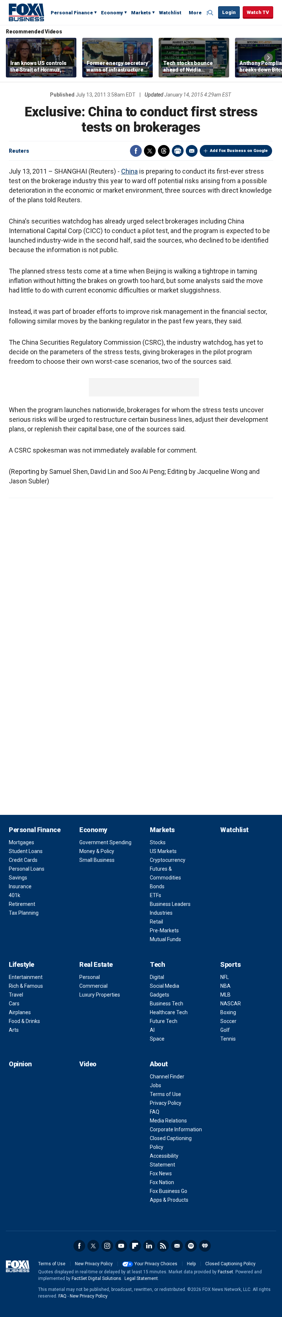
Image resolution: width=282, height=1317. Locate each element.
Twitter (150, 151)
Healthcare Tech (169, 1012)
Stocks (158, 842)
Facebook (136, 151)
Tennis (228, 1039)
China (129, 171)
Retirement (22, 904)
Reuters (19, 151)
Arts (14, 1030)
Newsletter (177, 1246)
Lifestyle (21, 964)
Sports (230, 964)
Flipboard (135, 1246)
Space (157, 1039)
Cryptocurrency (167, 860)
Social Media (164, 986)
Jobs (155, 1085)
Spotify (191, 1246)
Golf (225, 1030)
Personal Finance (72, 12)
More (195, 12)
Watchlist (170, 12)
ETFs (155, 895)
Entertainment (26, 977)
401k (14, 895)
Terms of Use (165, 1094)
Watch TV (258, 12)
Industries (161, 913)
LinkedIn (149, 1246)
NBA (225, 986)
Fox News (161, 1173)
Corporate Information (176, 1129)
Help (191, 1263)
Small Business (97, 860)
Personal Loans (26, 869)
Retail (156, 922)
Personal (89, 977)
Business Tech (166, 1003)
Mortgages (21, 842)
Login (229, 12)
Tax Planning (24, 913)
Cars (14, 1003)
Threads (164, 151)
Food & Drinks (24, 1021)
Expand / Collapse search (210, 13)
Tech (157, 964)
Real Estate (96, 964)
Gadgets (159, 995)
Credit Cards (23, 860)
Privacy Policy (165, 1103)
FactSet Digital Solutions (96, 1278)
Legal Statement (141, 1278)
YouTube (121, 1246)
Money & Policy (96, 851)
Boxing (228, 1012)
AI (152, 1030)
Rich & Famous (26, 986)
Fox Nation (162, 1182)
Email (192, 151)
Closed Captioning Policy (230, 1263)
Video (88, 1064)
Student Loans (26, 851)
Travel (16, 995)
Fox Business (26, 12)
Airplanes (20, 1012)
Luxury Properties (99, 995)
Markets (141, 12)
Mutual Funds (165, 939)
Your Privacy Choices (155, 1263)
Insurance (20, 886)
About (159, 1064)
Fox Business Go (168, 1191)
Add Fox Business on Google (239, 150)
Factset (225, 1271)
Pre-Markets (164, 930)
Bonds (157, 886)
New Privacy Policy (94, 1263)
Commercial (93, 986)
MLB (225, 995)
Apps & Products (169, 1200)
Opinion (20, 1064)
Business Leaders (170, 904)
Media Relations (168, 1121)
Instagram (107, 1246)
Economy (112, 12)
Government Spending (105, 842)
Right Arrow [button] (268, 57)
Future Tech (163, 1021)
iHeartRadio (205, 1246)
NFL (224, 977)
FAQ (154, 1112)
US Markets (163, 851)
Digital (157, 977)
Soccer (228, 1021)
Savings (18, 878)
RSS (163, 1246)
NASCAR (230, 1003)
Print (178, 151)
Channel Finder (167, 1077)
